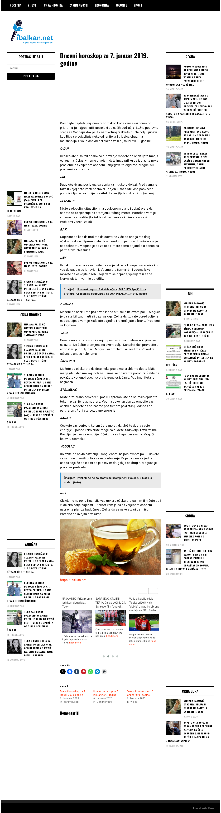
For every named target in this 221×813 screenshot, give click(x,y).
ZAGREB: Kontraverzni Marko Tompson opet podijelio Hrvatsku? (142, 602)
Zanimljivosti (78, 5)
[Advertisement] (151, 24)
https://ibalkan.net (73, 580)
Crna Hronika (53, 5)
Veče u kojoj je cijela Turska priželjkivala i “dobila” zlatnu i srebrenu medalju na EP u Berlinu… (110, 604)
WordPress (209, 808)
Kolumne (121, 5)
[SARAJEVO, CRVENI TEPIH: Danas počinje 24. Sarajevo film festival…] (77, 618)
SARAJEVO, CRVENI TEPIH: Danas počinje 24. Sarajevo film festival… (77, 602)
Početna (15, 5)
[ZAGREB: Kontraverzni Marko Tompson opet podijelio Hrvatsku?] (144, 618)
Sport (138, 5)
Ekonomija (102, 5)
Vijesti (32, 5)
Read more (78, 636)
